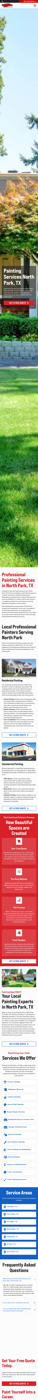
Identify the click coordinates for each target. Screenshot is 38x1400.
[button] (19, 303)
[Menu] (35, 5)
